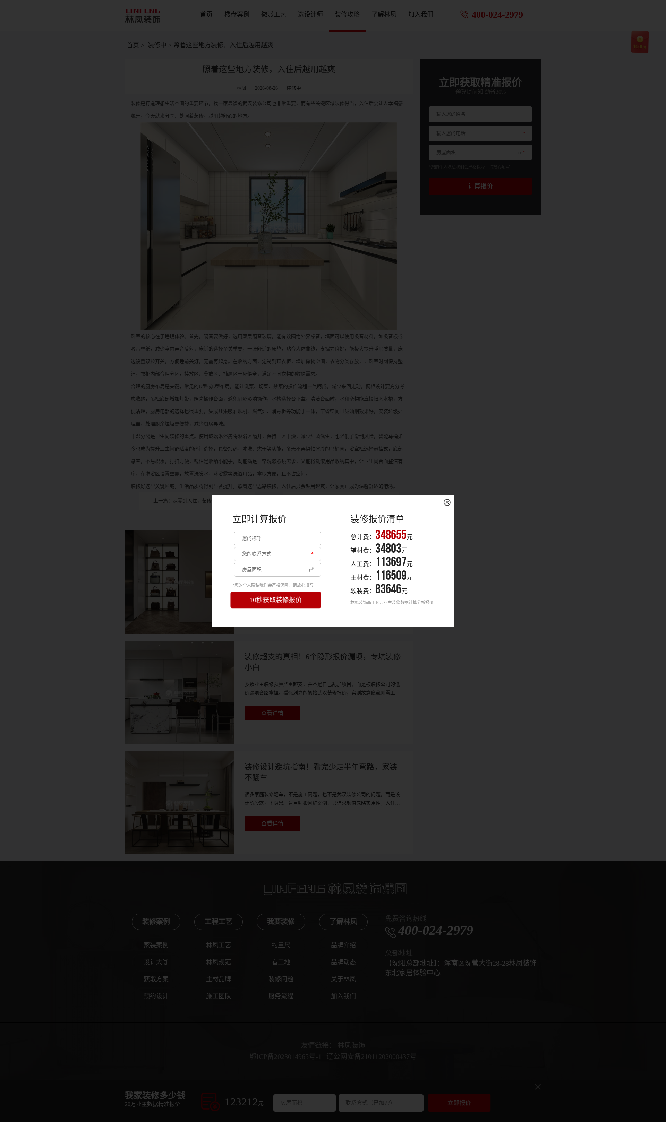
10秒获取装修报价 (276, 600)
